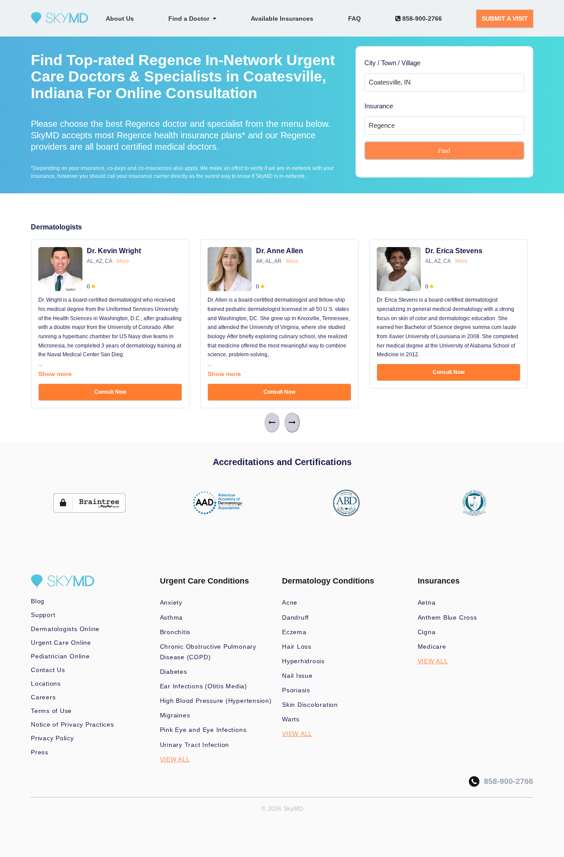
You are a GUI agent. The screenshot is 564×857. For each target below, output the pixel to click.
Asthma (171, 617)
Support (43, 614)
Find (444, 150)
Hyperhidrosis (303, 661)
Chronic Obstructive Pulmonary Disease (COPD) (208, 652)
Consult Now (110, 392)
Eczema (294, 631)
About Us (120, 18)
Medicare (432, 646)
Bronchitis (175, 631)
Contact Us (48, 669)
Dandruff (295, 617)
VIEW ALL (175, 759)
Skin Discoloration (310, 704)
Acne (289, 602)
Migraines (175, 715)
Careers (43, 697)
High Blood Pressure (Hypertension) (216, 700)
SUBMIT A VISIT (505, 18)
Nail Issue (297, 675)
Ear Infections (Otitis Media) (203, 686)
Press (39, 752)
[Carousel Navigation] (282, 423)
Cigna (427, 631)
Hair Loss (297, 646)
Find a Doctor (190, 18)
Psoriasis (296, 690)
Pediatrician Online (60, 656)
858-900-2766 (421, 18)
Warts (291, 719)
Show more (55, 373)
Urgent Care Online (61, 642)
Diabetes (173, 671)
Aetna (427, 602)
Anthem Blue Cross (447, 617)
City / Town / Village (392, 62)
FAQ (354, 18)
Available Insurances (282, 18)
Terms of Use (51, 710)
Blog (38, 601)
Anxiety (171, 602)
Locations (46, 683)
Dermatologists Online (65, 628)
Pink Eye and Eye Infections (203, 729)
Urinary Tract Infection (195, 744)
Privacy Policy (52, 738)
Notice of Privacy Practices (72, 724)
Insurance (378, 106)
